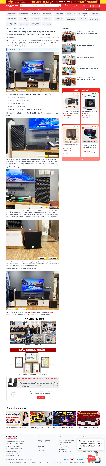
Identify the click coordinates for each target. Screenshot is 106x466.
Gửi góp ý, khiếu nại (64, 447)
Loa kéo (8, 9)
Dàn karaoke (23, 9)
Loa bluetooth (50, 9)
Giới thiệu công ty (42, 444)
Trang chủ (8, 28)
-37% (89, 117)
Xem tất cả (80, 159)
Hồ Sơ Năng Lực (71, 9)
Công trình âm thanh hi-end (11, 19)
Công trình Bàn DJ (94, 19)
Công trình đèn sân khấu (35, 24)
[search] (59, 6)
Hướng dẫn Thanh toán (65, 442)
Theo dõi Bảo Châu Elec (45, 37)
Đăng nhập (78, 5)
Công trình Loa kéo (71, 19)
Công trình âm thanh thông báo (70, 14)
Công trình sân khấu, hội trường (47, 14)
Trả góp (88, 5)
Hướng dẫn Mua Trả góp (65, 444)
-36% (71, 117)
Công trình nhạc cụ (47, 24)
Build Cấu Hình (63, 449)
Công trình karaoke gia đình (12, 14)
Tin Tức (79, 9)
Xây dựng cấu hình (92, 9)
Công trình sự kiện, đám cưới (59, 14)
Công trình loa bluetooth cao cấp (59, 19)
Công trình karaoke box (35, 14)
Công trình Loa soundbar (82, 19)
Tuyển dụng (41, 450)
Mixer (44, 9)
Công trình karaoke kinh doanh (23, 14)
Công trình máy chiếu (47, 19)
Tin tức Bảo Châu (42, 448)
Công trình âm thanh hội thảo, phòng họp (82, 14)
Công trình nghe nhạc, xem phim (94, 14)
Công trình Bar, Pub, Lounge (35, 19)
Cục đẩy (34, 9)
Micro (29, 9)
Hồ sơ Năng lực (42, 446)
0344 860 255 (10, 448)
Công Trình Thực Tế (60, 9)
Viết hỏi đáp (40, 397)
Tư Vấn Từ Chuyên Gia (65, 451)
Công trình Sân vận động (12, 24)
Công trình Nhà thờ (23, 24)
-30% (71, 150)
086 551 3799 (15, 455)
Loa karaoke (15, 9)
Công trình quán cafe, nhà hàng (23, 19)
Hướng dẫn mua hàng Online (66, 440)
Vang (39, 9)
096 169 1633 (15, 454)
